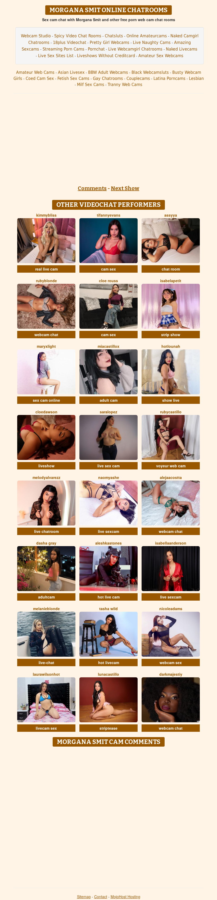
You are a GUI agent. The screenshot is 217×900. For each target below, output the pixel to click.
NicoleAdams (170, 608)
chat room (171, 269)
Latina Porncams (169, 78)
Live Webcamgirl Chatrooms (135, 49)
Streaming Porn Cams (63, 49)
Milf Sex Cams (90, 84)
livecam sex (46, 728)
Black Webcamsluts (150, 72)
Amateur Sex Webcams (160, 55)
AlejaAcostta (171, 477)
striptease (108, 728)
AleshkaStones (108, 543)
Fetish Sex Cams (73, 78)
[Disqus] (108, 815)
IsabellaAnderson (170, 543)
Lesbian (196, 78)
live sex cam (108, 465)
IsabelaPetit (170, 280)
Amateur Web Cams (35, 72)
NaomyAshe (108, 477)
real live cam (46, 269)
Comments (92, 188)
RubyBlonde (46, 280)
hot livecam (108, 662)
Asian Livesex (71, 72)
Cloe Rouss (108, 280)
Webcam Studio (36, 35)
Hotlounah (170, 346)
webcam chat (46, 334)
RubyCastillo (171, 411)
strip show (170, 334)
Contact (100, 896)
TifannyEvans (108, 215)
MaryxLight (46, 346)
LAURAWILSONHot (46, 674)
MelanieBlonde (46, 608)
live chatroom (46, 531)
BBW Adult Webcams (108, 72)
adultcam (46, 597)
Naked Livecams (181, 49)
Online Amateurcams (146, 35)
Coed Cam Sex (40, 78)
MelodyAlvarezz (46, 477)
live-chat (46, 662)
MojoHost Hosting (125, 896)
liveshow (46, 465)
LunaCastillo (108, 674)
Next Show (125, 188)
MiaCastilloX (108, 346)
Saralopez (108, 411)
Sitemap (84, 896)
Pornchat (96, 49)
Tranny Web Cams (125, 84)
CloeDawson (46, 411)
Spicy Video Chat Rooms (77, 35)
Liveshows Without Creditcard (106, 55)
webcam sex (171, 662)
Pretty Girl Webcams (109, 42)
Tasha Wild (108, 608)
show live (170, 400)
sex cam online (46, 400)
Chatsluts (114, 35)
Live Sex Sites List (56, 55)
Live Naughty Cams (152, 42)
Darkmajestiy (170, 674)
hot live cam (109, 597)
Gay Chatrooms (108, 78)
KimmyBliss (46, 215)
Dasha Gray (46, 543)
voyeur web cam (171, 465)
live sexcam (108, 531)
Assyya (170, 215)
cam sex (108, 269)
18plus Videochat (69, 42)
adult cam (108, 400)
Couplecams (138, 78)
